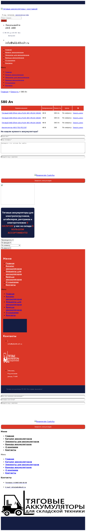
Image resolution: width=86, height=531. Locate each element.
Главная (8, 50)
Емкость (15, 92)
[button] (39, 67)
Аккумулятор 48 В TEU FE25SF (14, 127)
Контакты (9, 63)
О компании (10, 60)
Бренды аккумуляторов (14, 58)
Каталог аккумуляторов (14, 52)
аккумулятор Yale (22, 15)
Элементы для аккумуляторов (17, 55)
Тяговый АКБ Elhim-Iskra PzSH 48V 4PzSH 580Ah (21, 113)
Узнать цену (78, 113)
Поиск (4, 20)
